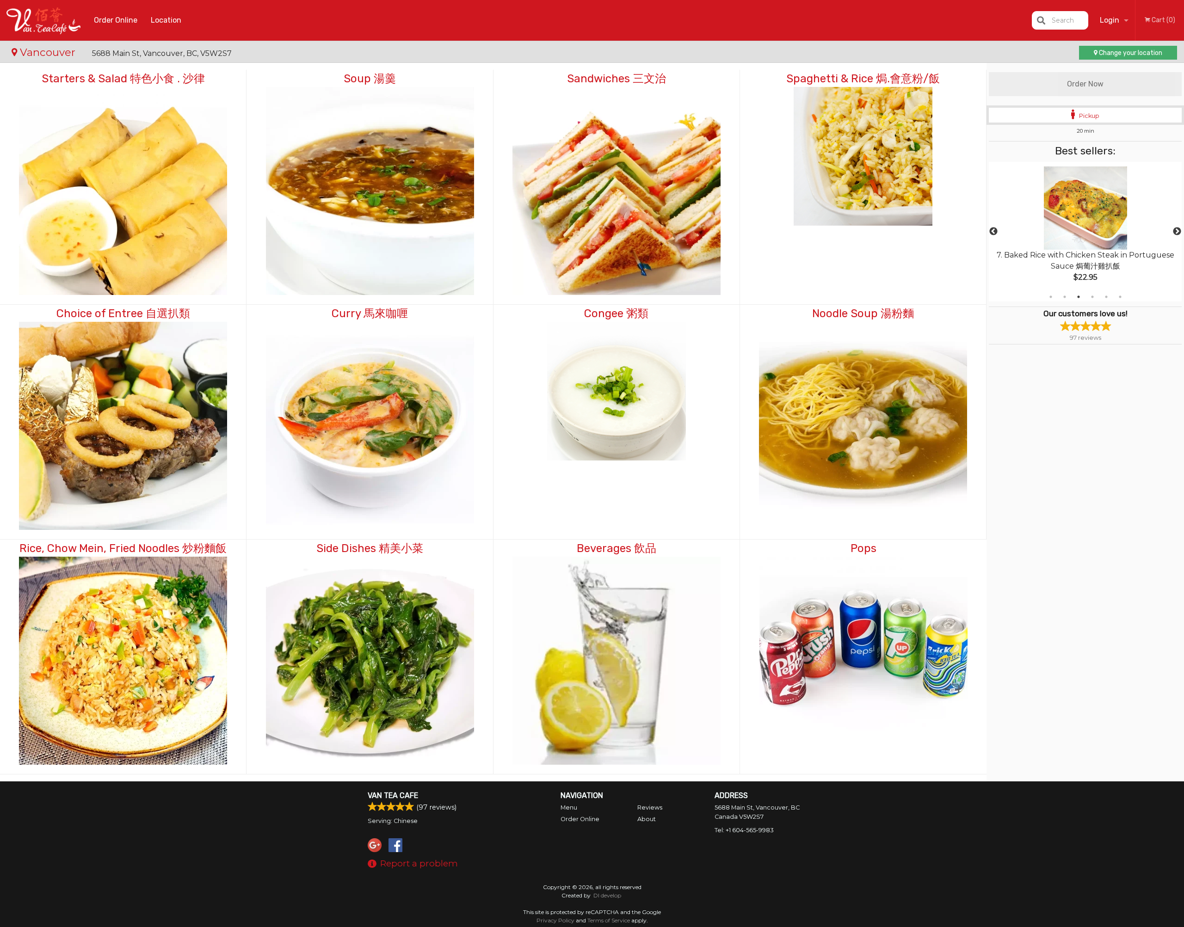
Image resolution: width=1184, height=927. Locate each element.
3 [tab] (1078, 296)
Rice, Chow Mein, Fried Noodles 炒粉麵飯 (123, 548)
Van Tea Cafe (393, 795)
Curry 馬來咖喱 (370, 313)
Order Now (1085, 84)
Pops (863, 548)
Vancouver (47, 52)
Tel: (744, 830)
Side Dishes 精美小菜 (369, 548)
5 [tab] (1106, 296)
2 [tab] (1064, 296)
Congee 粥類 (616, 313)
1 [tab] (1050, 296)
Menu (569, 807)
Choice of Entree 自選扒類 (123, 313)
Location (166, 20)
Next (1177, 231)
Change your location (1130, 53)
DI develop (607, 895)
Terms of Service (608, 920)
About (646, 819)
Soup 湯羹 (370, 78)
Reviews (649, 807)
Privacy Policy (555, 920)
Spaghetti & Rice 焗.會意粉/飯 (863, 78)
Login (1109, 20)
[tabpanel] (1085, 231)
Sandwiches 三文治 (616, 78)
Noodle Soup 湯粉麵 (863, 313)
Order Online (115, 20)
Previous (993, 231)
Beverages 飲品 (616, 548)
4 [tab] (1092, 296)
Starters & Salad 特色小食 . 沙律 (123, 78)
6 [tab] (1120, 296)
